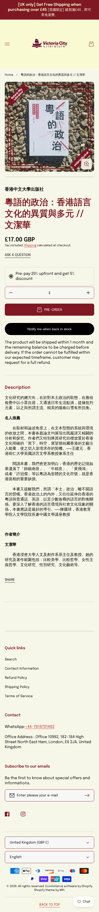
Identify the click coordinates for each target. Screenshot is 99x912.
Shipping (30, 245)
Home (9, 75)
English (16, 857)
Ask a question (18, 255)
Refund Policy (16, 678)
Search (11, 659)
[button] (7, 44)
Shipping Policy (17, 687)
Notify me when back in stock (49, 329)
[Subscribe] (88, 795)
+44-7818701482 (40, 727)
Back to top (49, 904)
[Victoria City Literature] (49, 44)
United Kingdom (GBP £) (29, 842)
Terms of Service (19, 696)
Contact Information (22, 668)
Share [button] (10, 580)
